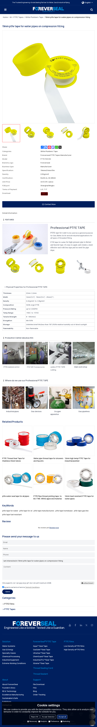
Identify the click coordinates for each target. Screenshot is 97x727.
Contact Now (50, 204)
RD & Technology (9, 691)
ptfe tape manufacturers (44, 510)
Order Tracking (39, 695)
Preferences (55, 721)
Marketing (66, 721)
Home (5, 17)
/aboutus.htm (27, 338)
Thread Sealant (40, 674)
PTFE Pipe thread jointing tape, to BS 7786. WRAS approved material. (47, 497)
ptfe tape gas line (81, 510)
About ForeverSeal (10, 684)
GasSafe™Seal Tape (41, 649)
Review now (54, 527)
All (11, 17)
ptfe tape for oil (25, 510)
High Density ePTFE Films (74, 649)
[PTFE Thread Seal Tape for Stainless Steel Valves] (17, 441)
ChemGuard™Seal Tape (43, 656)
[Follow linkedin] (81, 625)
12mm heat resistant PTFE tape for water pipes (79, 497)
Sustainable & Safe (10, 698)
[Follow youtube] (70, 625)
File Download (38, 684)
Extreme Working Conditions (14, 663)
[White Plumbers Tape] (44, 193)
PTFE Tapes (18, 17)
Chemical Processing (11, 656)
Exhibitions (6, 701)
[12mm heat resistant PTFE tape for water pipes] (80, 478)
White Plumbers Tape (34, 17)
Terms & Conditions (32, 587)
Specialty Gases (9, 653)
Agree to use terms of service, (22, 587)
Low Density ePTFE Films (74, 646)
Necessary (33, 721)
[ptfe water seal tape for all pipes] (17, 478)
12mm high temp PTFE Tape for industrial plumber (77, 459)
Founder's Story (8, 688)
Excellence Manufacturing (13, 695)
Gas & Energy (7, 649)
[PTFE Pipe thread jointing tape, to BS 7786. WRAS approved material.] (48, 478)
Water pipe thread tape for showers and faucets (48, 459)
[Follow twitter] (86, 625)
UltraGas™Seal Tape (41, 653)
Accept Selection (48, 717)
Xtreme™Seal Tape (41, 663)
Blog (35, 691)
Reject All (34, 717)
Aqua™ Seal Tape (40, 646)
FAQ (35, 688)
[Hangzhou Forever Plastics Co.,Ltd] (48, 9)
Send (7, 592)
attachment (88, 583)
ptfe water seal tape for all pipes (15, 496)
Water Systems (8, 646)
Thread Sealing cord (43, 668)
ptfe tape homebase (64, 510)
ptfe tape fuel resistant (12, 514)
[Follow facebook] (75, 625)
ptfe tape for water (10, 510)
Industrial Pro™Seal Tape (43, 660)
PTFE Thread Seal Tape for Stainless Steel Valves (13, 459)
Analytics (43, 721)
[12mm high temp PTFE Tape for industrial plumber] (80, 441)
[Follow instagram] (92, 625)
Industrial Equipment (10, 660)
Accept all (62, 717)
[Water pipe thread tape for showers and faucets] (48, 441)
